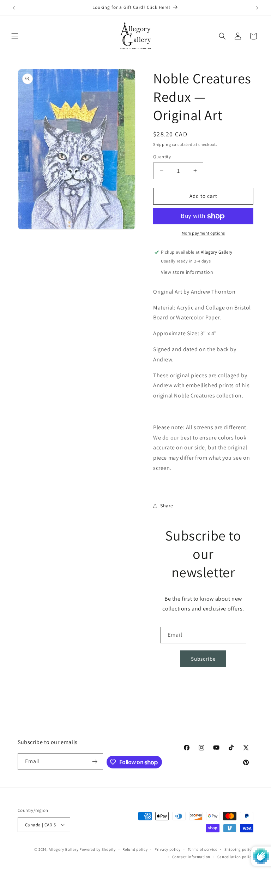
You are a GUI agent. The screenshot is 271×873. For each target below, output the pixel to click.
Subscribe (203, 658)
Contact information (191, 856)
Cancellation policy (235, 856)
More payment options (203, 233)
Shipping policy (239, 849)
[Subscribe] (95, 761)
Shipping (162, 144)
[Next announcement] (257, 8)
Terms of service (202, 849)
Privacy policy (168, 849)
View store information (187, 272)
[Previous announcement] (14, 8)
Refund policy (134, 849)
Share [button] (166, 505)
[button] (15, 36)
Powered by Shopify (97, 849)
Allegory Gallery (63, 849)
